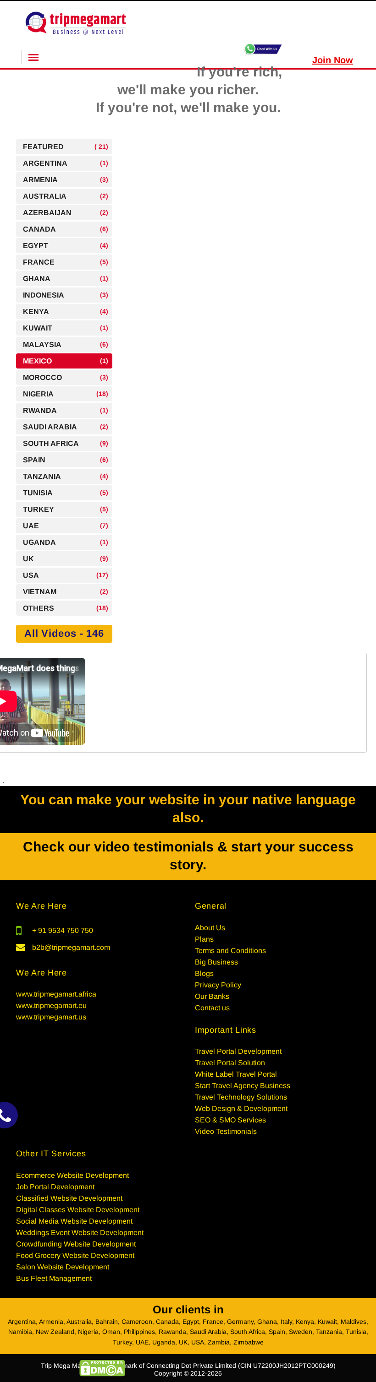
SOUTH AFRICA (65, 443)
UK (65, 559)
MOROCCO (65, 377)
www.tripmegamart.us (51, 1017)
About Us (210, 928)
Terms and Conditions (230, 950)
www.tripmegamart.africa (56, 994)
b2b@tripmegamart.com (71, 947)
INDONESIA (65, 295)
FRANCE (65, 262)
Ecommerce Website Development (72, 1175)
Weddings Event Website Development (80, 1232)
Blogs (204, 973)
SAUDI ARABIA (65, 427)
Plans (204, 939)
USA (65, 575)
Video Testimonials (226, 1131)
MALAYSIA (65, 344)
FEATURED (65, 147)
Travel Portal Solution (230, 1063)
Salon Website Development (62, 1267)
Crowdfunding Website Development (76, 1244)
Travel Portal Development (238, 1051)
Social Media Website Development (74, 1221)
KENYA (65, 311)
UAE (65, 526)
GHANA (65, 278)
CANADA (65, 229)
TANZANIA (65, 476)
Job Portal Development (55, 1187)
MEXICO (65, 361)
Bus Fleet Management (54, 1278)
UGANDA (65, 542)
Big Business (216, 962)
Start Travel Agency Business (242, 1085)
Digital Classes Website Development (77, 1210)
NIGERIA (65, 394)
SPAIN (65, 460)
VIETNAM (65, 592)
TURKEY (65, 509)
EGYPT (65, 245)
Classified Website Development (69, 1198)
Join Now (332, 60)
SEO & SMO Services (230, 1120)
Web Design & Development (241, 1108)
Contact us (212, 1008)
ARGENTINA (65, 163)
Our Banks (212, 996)
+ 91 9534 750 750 (62, 930)
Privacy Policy (218, 985)
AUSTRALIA (65, 196)
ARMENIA (65, 180)
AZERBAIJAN (65, 213)
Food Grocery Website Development (75, 1255)
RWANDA (65, 410)
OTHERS (65, 608)
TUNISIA (65, 493)
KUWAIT (65, 328)
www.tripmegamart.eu (51, 1005)
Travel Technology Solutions (241, 1097)
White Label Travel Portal (236, 1074)
